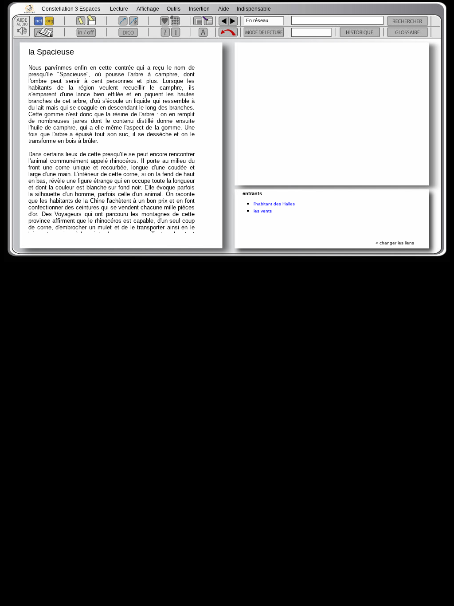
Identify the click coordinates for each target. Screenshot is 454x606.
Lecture (119, 9)
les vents (263, 211)
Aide (223, 9)
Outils (173, 9)
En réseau (257, 20)
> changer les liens (395, 242)
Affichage (148, 9)
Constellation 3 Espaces (71, 9)
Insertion (199, 9)
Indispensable (254, 9)
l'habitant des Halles (274, 203)
